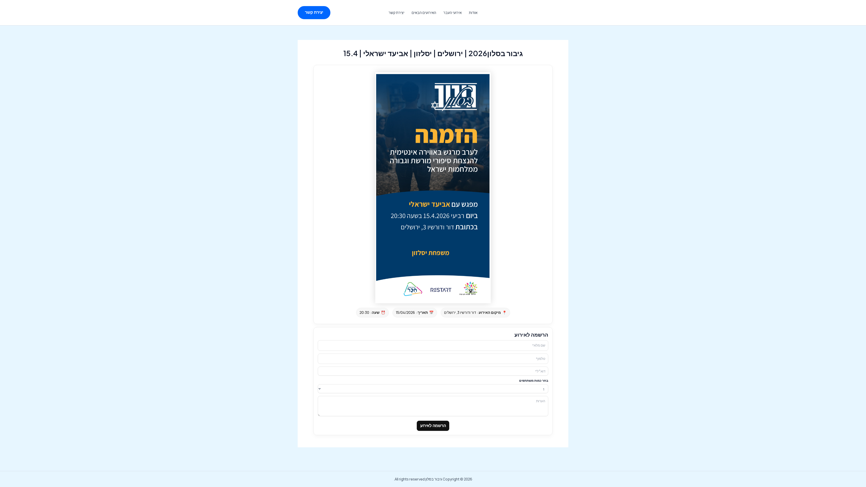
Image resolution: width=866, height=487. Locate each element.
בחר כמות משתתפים (533, 380)
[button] (314, 12)
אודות (473, 12)
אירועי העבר (452, 12)
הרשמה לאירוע (433, 425)
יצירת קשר (396, 12)
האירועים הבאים (424, 12)
